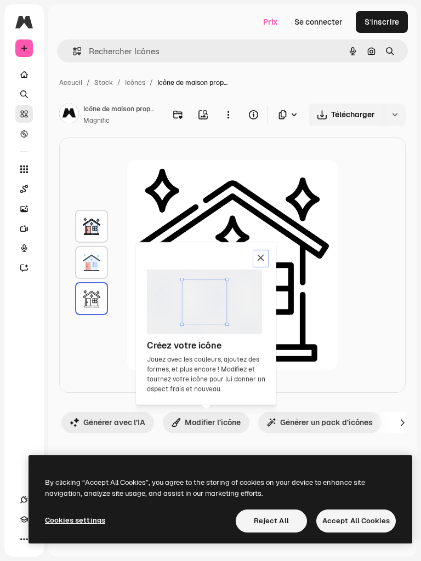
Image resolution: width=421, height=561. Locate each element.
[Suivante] (402, 422)
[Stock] (24, 114)
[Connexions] (24, 499)
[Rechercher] (24, 94)
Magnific (96, 120)
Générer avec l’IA (114, 422)
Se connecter (318, 22)
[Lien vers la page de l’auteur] (69, 115)
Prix (270, 22)
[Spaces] (24, 189)
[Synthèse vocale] (24, 248)
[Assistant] (24, 268)
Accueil (70, 82)
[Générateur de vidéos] (24, 228)
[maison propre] (91, 226)
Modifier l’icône (213, 422)
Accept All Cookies (356, 520)
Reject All (271, 520)
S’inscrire (382, 22)
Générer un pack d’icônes (326, 422)
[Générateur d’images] (24, 208)
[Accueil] (24, 74)
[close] (260, 258)
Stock (103, 82)
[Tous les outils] (24, 169)
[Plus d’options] (228, 114)
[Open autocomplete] (73, 51)
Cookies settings (75, 520)
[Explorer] (24, 133)
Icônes (135, 82)
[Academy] (24, 519)
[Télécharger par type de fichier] (288, 115)
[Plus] (24, 539)
